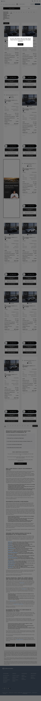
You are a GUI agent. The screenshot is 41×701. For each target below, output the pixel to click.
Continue (20, 44)
